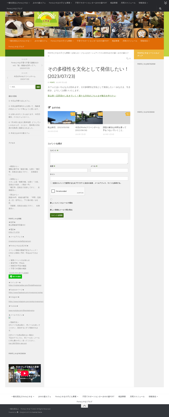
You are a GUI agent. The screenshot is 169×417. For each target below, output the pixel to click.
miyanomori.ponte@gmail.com (20, 241)
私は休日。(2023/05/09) (58, 127)
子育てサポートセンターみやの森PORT (91, 3)
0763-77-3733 (14, 232)
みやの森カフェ (39, 3)
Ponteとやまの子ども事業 (59, 3)
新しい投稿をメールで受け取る (61, 210)
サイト (52, 174)
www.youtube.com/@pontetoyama (21, 310)
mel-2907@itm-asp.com (18, 343)
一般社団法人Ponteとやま (17, 3)
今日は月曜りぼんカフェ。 (21, 101)
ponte (52, 82)
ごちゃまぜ (85, 53)
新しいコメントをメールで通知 (61, 203)
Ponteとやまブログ (14, 8)
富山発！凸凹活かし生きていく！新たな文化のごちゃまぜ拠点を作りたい (82, 96)
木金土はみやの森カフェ (20, 133)
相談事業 (114, 3)
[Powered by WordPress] (18, 412)
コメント (54, 150)
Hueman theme (37, 412)
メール (94, 166)
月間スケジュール (128, 3)
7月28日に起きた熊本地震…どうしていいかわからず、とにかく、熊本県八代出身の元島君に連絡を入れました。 (25, 125)
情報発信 (142, 3)
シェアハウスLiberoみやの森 (104, 53)
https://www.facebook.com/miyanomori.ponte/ (26, 292)
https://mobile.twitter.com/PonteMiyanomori (25, 285)
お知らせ (75, 53)
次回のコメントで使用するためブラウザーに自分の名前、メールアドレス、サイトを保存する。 (87, 183)
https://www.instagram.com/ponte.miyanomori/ (26, 301)
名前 (52, 166)
